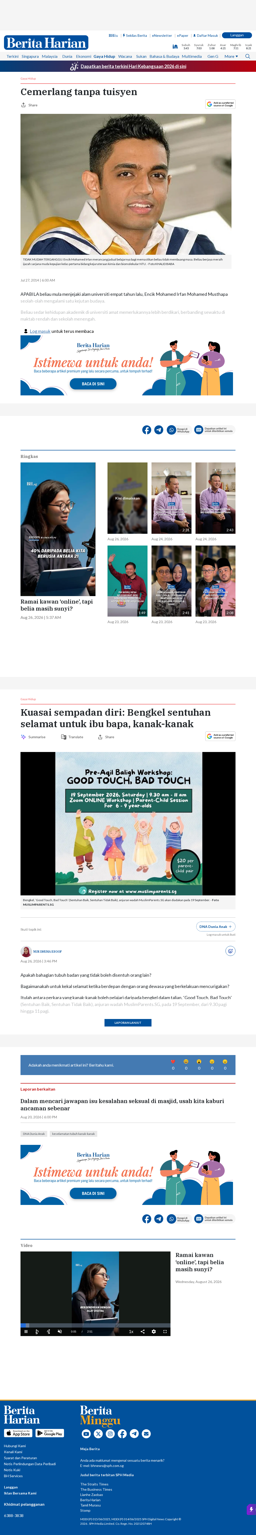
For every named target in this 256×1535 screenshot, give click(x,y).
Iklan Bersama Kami (20, 1493)
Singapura (30, 56)
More (229, 56)
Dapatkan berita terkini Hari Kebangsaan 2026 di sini (133, 66)
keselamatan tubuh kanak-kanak (73, 1134)
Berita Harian (90, 1500)
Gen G (213, 56)
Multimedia (192, 56)
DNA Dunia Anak (34, 1134)
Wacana (125, 56)
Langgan (237, 35)
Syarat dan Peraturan (20, 1458)
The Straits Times (94, 1484)
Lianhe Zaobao (91, 1494)
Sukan (141, 56)
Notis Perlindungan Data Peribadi (30, 1464)
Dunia (67, 56)
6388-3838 (14, 1515)
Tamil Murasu (90, 1505)
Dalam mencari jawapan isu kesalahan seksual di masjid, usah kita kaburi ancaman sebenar (122, 1105)
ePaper (182, 35)
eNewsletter (162, 35)
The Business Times (96, 1489)
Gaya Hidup (104, 56)
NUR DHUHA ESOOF (47, 951)
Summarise (37, 737)
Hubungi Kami (15, 1446)
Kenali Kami (13, 1452)
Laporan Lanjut (128, 1023)
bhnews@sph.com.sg (107, 1465)
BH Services (13, 1476)
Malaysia (50, 56)
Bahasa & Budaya (164, 56)
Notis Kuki (12, 1470)
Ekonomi (83, 56)
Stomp (85, 1510)
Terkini (12, 56)
